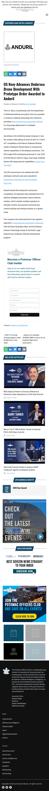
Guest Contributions (19, 703)
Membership (6, 770)
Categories (6, 762)
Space (4, 730)
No (37, 7)
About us (15, 701)
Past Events (6, 755)
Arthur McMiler (31, 104)
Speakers (5, 766)
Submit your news (18, 706)
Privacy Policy (17, 699)
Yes (33, 7)
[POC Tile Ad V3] (24, 604)
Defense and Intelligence (19, 325)
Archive (5, 738)
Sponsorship (6, 773)
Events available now (9, 758)
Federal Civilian (7, 726)
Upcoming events (8, 751)
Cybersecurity (7, 719)
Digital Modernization (9, 734)
